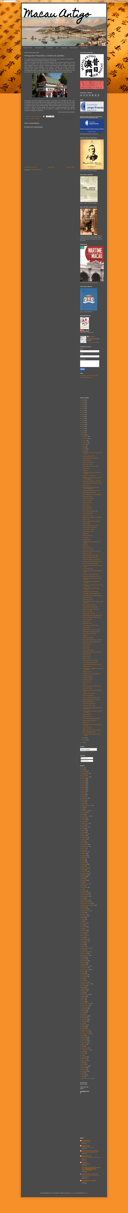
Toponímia (83, 1069)
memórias (83, 962)
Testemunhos (84, 1066)
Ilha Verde (83, 923)
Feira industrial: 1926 (88, 568)
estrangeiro (84, 864)
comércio (83, 839)
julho (84, 447)
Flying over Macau (86, 1163)
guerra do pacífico (85, 901)
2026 (83, 400)
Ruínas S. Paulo (85, 1032)
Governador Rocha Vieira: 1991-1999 (92, 551)
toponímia (83, 1067)
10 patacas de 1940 (87, 502)
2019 (83, 414)
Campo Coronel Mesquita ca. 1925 (91, 697)
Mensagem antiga (70, 167)
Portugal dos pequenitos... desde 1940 (92, 481)
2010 (83, 432)
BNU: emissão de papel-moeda (90, 511)
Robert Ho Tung (85, 1030)
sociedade (83, 1057)
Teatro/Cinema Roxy (87, 496)
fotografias (83, 880)
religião (83, 1026)
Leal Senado (84, 939)
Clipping (64, 47)
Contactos (84, 47)
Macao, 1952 (86, 722)
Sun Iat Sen (84, 1060)
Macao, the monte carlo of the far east (91, 617)
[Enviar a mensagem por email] (47, 116)
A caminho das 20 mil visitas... (90, 720)
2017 (83, 418)
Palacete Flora (84, 982)
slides (82, 1051)
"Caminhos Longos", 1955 (89, 705)
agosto (84, 444)
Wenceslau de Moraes (86, 1078)
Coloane (83, 835)
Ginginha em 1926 (87, 553)
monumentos (84, 967)
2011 (83, 430)
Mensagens (85, 758)
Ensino (83, 859)
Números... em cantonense (89, 475)
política (83, 1001)
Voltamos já (84, 1181)
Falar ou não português (88, 498)
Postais (83, 1012)
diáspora (83, 850)
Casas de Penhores (87, 597)
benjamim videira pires (86, 805)
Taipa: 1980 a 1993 (87, 464)
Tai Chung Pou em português (89, 1180)
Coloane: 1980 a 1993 (88, 462)
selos (82, 1046)
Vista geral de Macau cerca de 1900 (91, 576)
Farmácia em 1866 (87, 619)
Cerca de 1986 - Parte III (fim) (90, 527)
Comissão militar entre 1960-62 (90, 662)
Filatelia (83, 876)
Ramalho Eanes (86, 666)
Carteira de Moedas (87, 507)
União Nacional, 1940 (88, 599)
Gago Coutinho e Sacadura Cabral (91, 631)
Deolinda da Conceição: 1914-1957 (91, 718)
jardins (83, 934)
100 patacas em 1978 (88, 513)
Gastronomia (84, 887)
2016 (83, 420)
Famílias (83, 869)
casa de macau (85, 823)
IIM (82, 921)
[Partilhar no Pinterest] (53, 116)
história (83, 907)
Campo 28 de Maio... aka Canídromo (91, 673)
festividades (84, 875)
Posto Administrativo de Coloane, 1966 (92, 652)
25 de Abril (83, 771)
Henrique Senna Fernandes (88, 905)
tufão (82, 1073)
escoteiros (83, 862)
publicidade (84, 1019)
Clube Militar (84, 834)
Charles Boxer (84, 827)
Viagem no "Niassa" (87, 688)
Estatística (49, 47)
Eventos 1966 (84, 868)
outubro (85, 440)
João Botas (92, 336)
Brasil (82, 814)
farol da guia (84, 871)
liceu (82, 942)
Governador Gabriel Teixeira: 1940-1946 (92, 595)
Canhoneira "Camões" (88, 549)
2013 (83, 426)
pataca (83, 987)
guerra (83, 898)
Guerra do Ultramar (87, 500)
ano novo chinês (85, 777)
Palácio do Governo (86, 983)
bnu (82, 809)
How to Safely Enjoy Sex (87, 1170)
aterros (83, 800)
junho (84, 449)
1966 (82, 768)
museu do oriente (85, 969)
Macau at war (86, 485)
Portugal (37, 118)
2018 (83, 416)
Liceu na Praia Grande (88, 650)
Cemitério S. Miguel (87, 678)
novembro (85, 438)
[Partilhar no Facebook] (52, 116)
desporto (83, 848)
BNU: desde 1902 (87, 509)
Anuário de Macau (87, 643)
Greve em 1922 (86, 627)
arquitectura (84, 798)
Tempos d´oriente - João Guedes (90, 1174)
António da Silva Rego (88, 637)
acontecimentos (85, 773)
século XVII (84, 1041)
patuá (82, 992)
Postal (82, 1014)
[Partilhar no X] (50, 116)
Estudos (83, 866)
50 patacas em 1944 (87, 515)
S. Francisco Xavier (86, 1033)
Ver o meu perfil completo (93, 342)
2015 (83, 422)
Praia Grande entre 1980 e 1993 (90, 466)
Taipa (82, 1062)
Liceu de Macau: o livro (86, 377)
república (83, 1028)
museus (83, 971)
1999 (82, 769)
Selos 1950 (85, 537)
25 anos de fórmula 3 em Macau (90, 660)
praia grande (84, 1016)
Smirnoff (83, 1053)
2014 (83, 424)
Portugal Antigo (86, 1145)
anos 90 (83, 794)
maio (84, 451)
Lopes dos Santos (85, 951)
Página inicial (27, 47)
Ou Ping (83, 980)
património (83, 989)
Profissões (83, 1017)
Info (57, 47)
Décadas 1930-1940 (87, 535)
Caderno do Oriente (87, 1156)
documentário (84, 851)
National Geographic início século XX (91, 699)
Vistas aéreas (86, 468)
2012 (83, 428)
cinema (83, 832)
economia (83, 853)
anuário (83, 796)
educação (83, 855)
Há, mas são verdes (86, 1141)
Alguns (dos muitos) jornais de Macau (92, 730)
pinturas (83, 996)
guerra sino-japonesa (86, 903)
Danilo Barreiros (85, 846)
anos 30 (83, 782)
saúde (82, 1035)
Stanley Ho (84, 1058)
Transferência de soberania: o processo (92, 664)
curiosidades (32, 118)
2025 (83, 402)
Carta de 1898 (86, 523)
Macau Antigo (57, 15)
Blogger (86, 1193)
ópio (82, 978)
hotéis (82, 912)
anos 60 (83, 787)
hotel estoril (84, 914)
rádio (82, 1023)
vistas (82, 1076)
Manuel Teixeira (85, 955)
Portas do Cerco (85, 1005)
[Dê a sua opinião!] (48, 116)
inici (82, 928)
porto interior (84, 1008)
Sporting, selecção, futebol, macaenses (92, 561)
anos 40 (83, 784)
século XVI (83, 1039)
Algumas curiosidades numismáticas (91, 521)
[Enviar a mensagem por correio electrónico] (44, 116)
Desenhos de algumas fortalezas (90, 563)
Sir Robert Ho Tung (86, 1049)
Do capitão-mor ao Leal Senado (90, 591)
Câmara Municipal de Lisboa (88, 1147)
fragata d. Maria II (85, 884)
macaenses (84, 953)
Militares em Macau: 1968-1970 (90, 557)
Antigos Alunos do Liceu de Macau (90, 1150)
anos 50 (83, 785)
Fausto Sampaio (85, 873)
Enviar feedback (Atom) (35, 169)
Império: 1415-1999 (87, 611)
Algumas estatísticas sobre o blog (91, 525)
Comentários (39, 47)
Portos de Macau (87, 460)
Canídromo (84, 819)
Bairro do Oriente (86, 1140)
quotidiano (83, 1021)
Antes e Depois (86, 621)
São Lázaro (85, 545)
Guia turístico (86, 533)
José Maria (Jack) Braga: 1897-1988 (91, 490)
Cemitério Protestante (88, 675)
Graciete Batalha (85, 894)
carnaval (83, 821)
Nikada (72, 1193)
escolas (83, 860)
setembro (85, 442)
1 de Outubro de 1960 (88, 680)
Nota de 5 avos (86, 519)
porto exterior (84, 1007)
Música (83, 973)
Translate (92, 751)
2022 (83, 408)
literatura (83, 946)
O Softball (85, 635)
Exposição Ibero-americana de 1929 (91, 629)
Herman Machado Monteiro (89, 732)
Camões (83, 818)
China (82, 828)
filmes (82, 878)
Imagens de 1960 (87, 654)
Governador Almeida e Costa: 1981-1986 (92, 639)
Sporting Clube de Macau (89, 693)
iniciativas (83, 930)
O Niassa (85, 684)
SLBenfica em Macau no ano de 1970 (92, 559)
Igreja (82, 917)
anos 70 (83, 789)
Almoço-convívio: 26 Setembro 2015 (89, 1152)
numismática (84, 976)
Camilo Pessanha (85, 816)
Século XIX (84, 1037)
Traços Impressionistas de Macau (91, 625)
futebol (83, 885)
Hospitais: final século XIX (89, 613)
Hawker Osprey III (87, 547)
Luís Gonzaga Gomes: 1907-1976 (91, 458)
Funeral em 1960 (87, 682)
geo (82, 889)
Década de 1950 (87, 714)
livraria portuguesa (85, 948)
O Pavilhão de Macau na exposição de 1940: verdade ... (92, 478)
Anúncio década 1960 (88, 695)
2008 (83, 742)
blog (82, 807)
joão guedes (84, 935)
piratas (83, 998)
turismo (83, 1074)
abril (84, 738)
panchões (83, 985)
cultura (83, 843)
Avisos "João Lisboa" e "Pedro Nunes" (92, 686)
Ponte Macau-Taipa (86, 1003)
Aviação (83, 803)
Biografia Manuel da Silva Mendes (89, 375)
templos (83, 1064)
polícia (83, 999)
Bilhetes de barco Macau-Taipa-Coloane (92, 517)
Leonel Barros (84, 941)
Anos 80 (83, 793)
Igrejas (83, 919)
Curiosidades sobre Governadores (91, 593)
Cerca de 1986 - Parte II (88, 529)
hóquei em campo (85, 910)
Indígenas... (85, 470)
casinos (83, 825)
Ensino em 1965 (86, 658)
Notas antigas (86, 505)
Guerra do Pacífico (87, 728)
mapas (83, 957)
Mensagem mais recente (30, 167)
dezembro (85, 436)
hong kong (83, 909)
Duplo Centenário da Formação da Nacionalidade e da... (91, 488)
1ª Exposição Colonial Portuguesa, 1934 (92, 483)
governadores (84, 892)
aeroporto (83, 775)
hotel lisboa (84, 916)
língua (82, 944)
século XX (83, 1044)
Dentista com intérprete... (88, 701)
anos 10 (83, 778)
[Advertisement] (100, 1108)
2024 (83, 404)
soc (82, 1055)
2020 (83, 412)
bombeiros (83, 812)
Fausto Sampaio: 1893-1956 (89, 492)
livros (82, 950)
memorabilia (84, 960)
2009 (83, 435)
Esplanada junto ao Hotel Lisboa (90, 555)
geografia (83, 891)
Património (84, 991)
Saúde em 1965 (86, 656)
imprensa (83, 926)
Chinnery (83, 830)
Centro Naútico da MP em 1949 (90, 607)
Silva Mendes (84, 1048)
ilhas (82, 925)
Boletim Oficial (84, 810)
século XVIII (84, 1042)
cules (82, 841)
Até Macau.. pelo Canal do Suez (90, 574)
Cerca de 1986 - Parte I (88, 531)
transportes (84, 1071)
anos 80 (83, 791)
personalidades (85, 994)
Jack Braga (84, 932)
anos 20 (83, 780)
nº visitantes (84, 975)
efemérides (84, 857)
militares (83, 964)
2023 (83, 406)
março (84, 740)
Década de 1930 (87, 539)
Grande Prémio (85, 896)
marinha (83, 958)
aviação (83, 801)
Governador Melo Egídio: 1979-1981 (91, 641)
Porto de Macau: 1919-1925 (89, 633)
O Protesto (84, 1162)
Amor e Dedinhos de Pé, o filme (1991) (92, 494)
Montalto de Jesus (85, 966)
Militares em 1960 (87, 671)
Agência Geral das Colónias (89, 605)
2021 (83, 410)
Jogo (82, 937)
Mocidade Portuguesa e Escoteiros (91, 609)
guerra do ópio (84, 900)
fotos (82, 882)
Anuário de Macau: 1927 (88, 456)
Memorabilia (74, 47)
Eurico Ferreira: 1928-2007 (89, 703)
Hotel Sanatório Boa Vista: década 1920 (92, 615)
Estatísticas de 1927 (87, 623)
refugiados (83, 1025)
